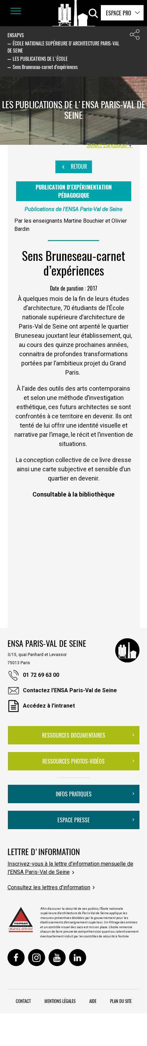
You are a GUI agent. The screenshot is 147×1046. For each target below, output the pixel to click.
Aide (92, 1001)
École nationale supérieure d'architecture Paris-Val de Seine (63, 47)
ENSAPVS (16, 35)
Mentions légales (60, 1001)
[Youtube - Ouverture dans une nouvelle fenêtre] (57, 957)
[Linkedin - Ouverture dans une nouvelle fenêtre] (77, 957)
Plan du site (121, 1001)
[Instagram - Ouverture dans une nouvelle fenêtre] (36, 957)
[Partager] (135, 36)
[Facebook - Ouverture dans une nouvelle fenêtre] (16, 957)
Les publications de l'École (40, 58)
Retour (78, 166)
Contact (23, 1001)
